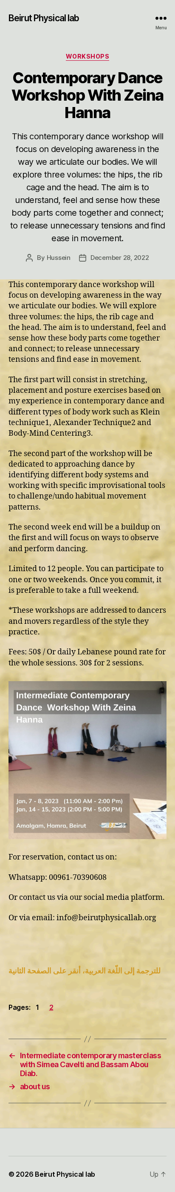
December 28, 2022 (119, 258)
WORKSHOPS (88, 56)
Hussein (59, 258)
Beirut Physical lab (43, 18)
